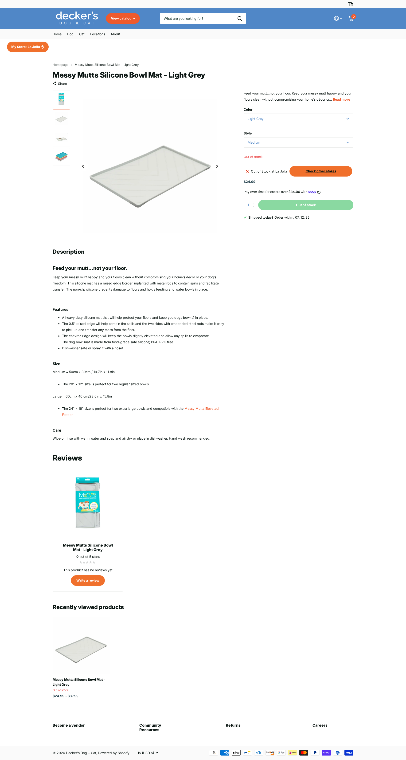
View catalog (121, 18)
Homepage (61, 65)
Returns (233, 725)
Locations (97, 34)
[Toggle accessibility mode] (350, 4)
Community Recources (150, 727)
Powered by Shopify (113, 753)
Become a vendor (69, 725)
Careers (320, 725)
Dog (70, 34)
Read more (341, 99)
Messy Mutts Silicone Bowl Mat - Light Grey (79, 681)
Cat (82, 34)
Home (57, 34)
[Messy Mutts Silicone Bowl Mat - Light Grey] (81, 645)
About (115, 34)
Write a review (87, 580)
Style (248, 133)
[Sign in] (338, 18)
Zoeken (239, 18)
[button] (83, 166)
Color (248, 109)
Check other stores (321, 171)
